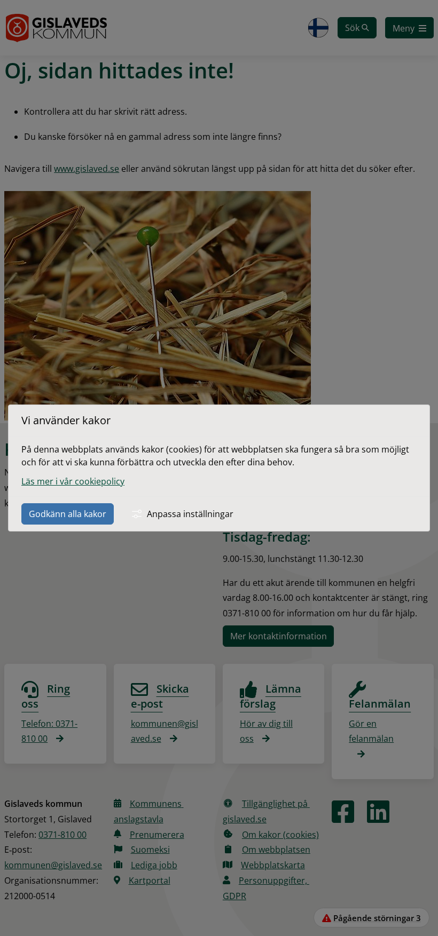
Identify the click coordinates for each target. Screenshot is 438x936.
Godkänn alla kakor (67, 514)
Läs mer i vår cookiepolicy (72, 481)
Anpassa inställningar (190, 514)
